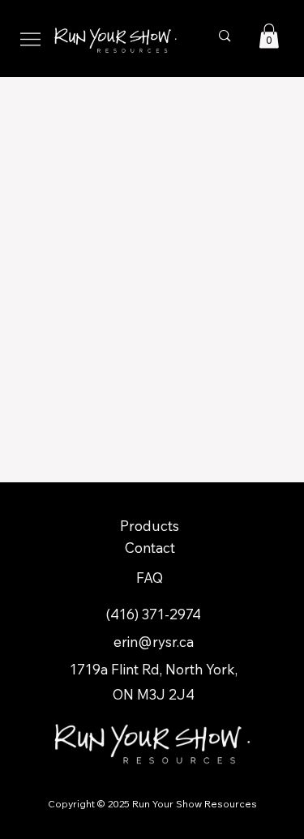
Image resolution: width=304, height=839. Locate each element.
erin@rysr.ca (153, 641)
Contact (150, 547)
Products (149, 525)
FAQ (149, 577)
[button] (269, 36)
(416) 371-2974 (153, 614)
